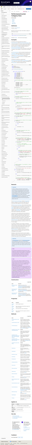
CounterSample (15, 418)
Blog (11, 443)
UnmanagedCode (14, 195)
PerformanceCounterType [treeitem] (5, 124)
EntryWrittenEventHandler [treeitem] (5, 60)
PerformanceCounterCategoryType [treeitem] (6, 106)
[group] (21, 124)
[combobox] (5, 12)
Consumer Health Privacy (23, 443)
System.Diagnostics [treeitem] (4, 15)
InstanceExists (14, 62)
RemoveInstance (15, 240)
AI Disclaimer (2, 443)
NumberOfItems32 (27, 340)
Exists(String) (13, 356)
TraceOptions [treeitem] (3, 171)
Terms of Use (2, 444)
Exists (17, 46)
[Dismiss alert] (30, 1)
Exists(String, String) (14, 354)
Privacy (18, 443)
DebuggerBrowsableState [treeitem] (5, 39)
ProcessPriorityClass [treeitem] (4, 133)
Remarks (13, 21)
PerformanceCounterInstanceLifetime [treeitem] (6, 109)
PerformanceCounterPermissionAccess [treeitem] (6, 115)
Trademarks (6, 444)
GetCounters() (13, 365)
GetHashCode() (14, 371)
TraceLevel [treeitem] (3, 165)
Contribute (14, 443)
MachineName (20, 287)
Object (16, 37)
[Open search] (28, 7)
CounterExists (13, 53)
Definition (13, 19)
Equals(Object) (13, 351)
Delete (15, 57)
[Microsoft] (1, 6)
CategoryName (27, 201)
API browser (17, 11)
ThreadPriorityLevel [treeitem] (4, 155)
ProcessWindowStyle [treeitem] (4, 138)
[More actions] (30, 11)
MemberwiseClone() (14, 391)
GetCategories (18, 209)
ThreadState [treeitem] (3, 157)
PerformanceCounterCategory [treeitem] (6, 99)
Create (12, 61)
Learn (12, 11)
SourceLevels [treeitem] (3, 141)
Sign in (30, 6)
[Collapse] (9, 11)
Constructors (13, 22)
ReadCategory (19, 210)
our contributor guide (15, 429)
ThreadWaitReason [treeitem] (4, 158)
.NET (14, 11)
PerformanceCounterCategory (24, 42)
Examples (13, 20)
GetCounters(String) (14, 368)
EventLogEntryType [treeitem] (4, 67)
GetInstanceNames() (14, 373)
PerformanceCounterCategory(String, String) (14, 290)
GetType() (13, 376)
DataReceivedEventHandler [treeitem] (5, 29)
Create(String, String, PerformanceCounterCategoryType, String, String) (16, 339)
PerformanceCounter (14, 42)
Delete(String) (13, 348)
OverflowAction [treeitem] (4, 94)
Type (23, 376)
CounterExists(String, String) (15, 322)
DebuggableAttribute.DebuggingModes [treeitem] (4, 34)
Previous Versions (7, 443)
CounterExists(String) (14, 325)
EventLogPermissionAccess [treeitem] (5, 71)
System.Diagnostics (17, 27)
